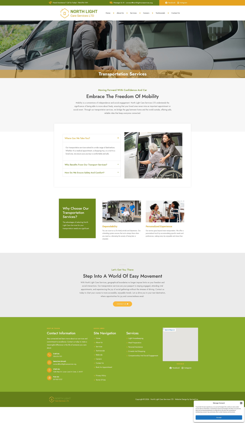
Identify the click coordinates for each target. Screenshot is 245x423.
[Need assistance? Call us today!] (50, 2)
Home (108, 13)
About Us (120, 13)
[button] (241, 403)
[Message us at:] (111, 2)
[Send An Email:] (49, 362)
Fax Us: (56, 377)
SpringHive (194, 399)
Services (133, 13)
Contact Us (175, 13)
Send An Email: (59, 361)
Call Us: (56, 353)
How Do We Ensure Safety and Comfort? (84, 172)
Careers (146, 13)
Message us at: (119, 2)
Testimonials (160, 13)
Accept (218, 417)
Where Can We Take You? (77, 138)
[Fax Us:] (49, 377)
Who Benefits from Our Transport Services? (86, 164)
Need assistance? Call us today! (65, 2)
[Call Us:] (49, 354)
